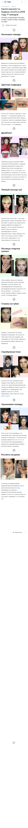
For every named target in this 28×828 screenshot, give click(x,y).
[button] (14, 49)
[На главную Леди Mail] (8, 2)
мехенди (17, 488)
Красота (14, 6)
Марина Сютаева (11, 25)
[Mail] (5, 2)
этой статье (18, 439)
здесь (3, 396)
